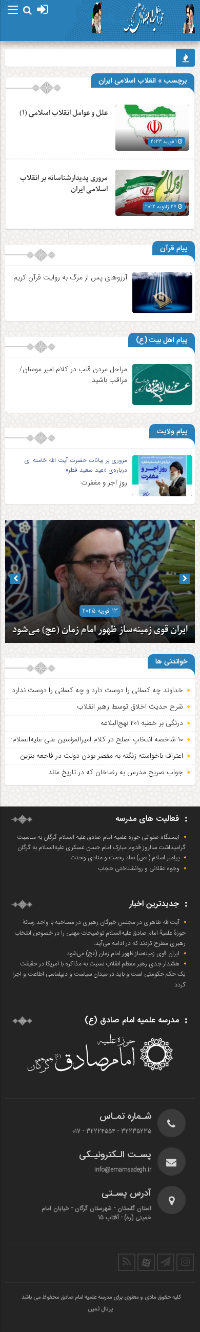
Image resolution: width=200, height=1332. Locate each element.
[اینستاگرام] (185, 1262)
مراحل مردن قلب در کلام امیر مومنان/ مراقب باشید (73, 375)
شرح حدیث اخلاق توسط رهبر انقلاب (130, 706)
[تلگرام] (165, 1262)
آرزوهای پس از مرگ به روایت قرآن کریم (70, 277)
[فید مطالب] (126, 1262)
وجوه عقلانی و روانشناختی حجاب (138, 868)
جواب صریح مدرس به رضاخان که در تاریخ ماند (115, 772)
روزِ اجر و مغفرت (104, 482)
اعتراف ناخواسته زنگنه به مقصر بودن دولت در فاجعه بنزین (101, 755)
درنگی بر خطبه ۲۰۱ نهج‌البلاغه (142, 723)
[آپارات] (146, 1262)
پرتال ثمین (100, 1309)
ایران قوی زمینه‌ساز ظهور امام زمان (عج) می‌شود (100, 630)
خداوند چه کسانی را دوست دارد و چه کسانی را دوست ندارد (97, 690)
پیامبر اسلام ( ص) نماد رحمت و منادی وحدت (124, 858)
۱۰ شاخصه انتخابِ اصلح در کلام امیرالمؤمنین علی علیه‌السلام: (96, 739)
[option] (100, 581)
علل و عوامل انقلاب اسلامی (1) (63, 113)
